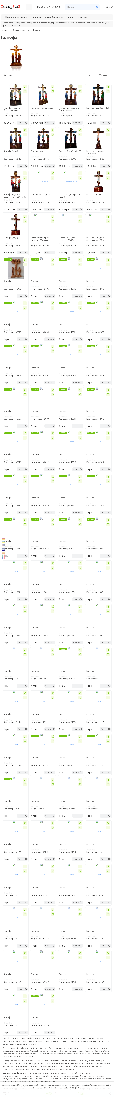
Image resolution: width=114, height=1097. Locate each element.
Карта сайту (83, 16)
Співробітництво (54, 16)
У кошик (21, 123)
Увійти (108, 7)
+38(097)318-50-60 (48, 7)
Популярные (21, 75)
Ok (57, 1092)
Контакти (36, 16)
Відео (70, 16)
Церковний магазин (16, 16)
